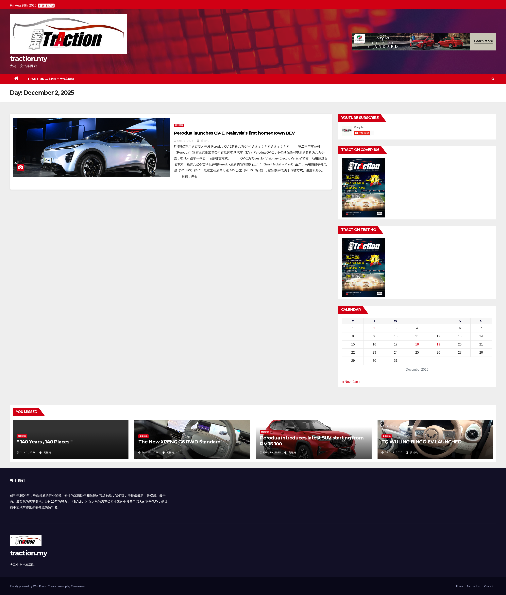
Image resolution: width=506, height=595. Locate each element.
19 (438, 344)
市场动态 (22, 436)
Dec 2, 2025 (185, 140)
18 (417, 344)
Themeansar (78, 586)
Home (459, 586)
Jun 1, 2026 (28, 452)
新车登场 (179, 125)
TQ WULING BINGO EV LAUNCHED (421, 442)
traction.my (28, 58)
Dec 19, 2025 (272, 452)
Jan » (357, 381)
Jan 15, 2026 (150, 452)
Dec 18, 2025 (393, 452)
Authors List (474, 586)
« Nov (346, 381)
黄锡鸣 (204, 140)
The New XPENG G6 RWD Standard (179, 442)
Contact (488, 586)
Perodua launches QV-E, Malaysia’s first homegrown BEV (234, 133)
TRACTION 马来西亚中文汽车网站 (50, 79)
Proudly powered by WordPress (28, 586)
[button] (493, 79)
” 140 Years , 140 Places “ (45, 442)
